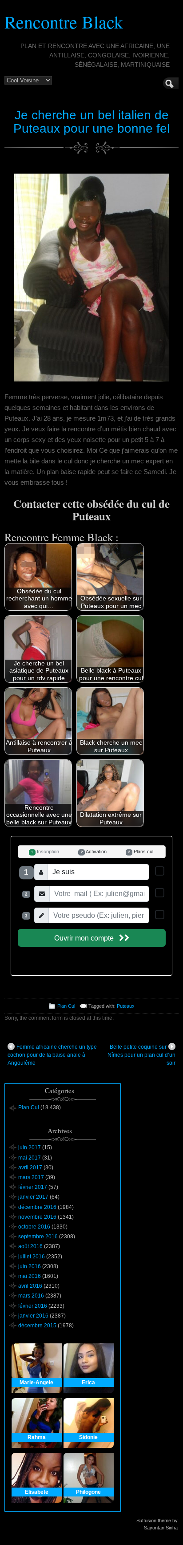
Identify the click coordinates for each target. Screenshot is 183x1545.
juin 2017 (29, 1147)
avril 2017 (30, 1167)
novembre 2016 (37, 1217)
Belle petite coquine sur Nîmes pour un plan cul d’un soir (141, 1055)
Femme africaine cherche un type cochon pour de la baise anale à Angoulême (52, 1055)
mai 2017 (29, 1158)
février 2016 (32, 1306)
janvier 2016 (33, 1316)
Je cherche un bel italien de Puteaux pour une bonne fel (91, 122)
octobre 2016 (34, 1227)
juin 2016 (29, 1266)
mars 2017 (31, 1177)
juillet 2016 (31, 1256)
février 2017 (32, 1187)
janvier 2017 (33, 1197)
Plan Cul (66, 1006)
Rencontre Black (63, 21)
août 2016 (30, 1246)
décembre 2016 (37, 1207)
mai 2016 (29, 1276)
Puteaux (126, 1006)
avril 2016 (30, 1286)
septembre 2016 (38, 1236)
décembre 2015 (37, 1325)
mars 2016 (31, 1296)
